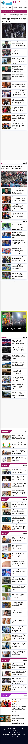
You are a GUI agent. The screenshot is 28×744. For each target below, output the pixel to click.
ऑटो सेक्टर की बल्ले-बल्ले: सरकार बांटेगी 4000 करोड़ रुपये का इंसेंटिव (18, 379)
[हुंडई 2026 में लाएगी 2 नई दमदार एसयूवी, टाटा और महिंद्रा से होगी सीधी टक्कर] (6, 387)
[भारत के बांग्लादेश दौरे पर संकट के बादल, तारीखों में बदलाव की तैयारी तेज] (6, 267)
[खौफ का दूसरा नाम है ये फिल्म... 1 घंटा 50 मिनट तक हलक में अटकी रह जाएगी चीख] (6, 673)
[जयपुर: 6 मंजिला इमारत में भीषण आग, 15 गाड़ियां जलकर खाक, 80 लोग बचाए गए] (6, 77)
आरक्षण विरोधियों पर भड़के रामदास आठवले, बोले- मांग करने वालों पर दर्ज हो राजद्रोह (18, 43)
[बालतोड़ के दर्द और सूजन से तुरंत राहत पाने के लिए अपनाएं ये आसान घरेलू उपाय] (6, 564)
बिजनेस (20, 8)
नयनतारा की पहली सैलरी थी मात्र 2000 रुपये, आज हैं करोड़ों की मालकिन (19, 504)
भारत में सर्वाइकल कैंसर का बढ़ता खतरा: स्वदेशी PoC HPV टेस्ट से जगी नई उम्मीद (18, 595)
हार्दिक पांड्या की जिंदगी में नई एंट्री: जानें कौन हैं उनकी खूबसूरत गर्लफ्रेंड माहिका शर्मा (18, 665)
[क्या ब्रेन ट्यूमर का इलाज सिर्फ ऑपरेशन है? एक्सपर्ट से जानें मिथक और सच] (6, 605)
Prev (3, 327)
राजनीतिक (4, 465)
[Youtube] (20, 2)
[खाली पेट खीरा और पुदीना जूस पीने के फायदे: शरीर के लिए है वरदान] (6, 588)
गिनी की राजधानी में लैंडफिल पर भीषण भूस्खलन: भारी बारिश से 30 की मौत (18, 51)
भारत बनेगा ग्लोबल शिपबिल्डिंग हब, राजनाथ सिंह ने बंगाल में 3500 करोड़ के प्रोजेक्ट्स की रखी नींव (18, 93)
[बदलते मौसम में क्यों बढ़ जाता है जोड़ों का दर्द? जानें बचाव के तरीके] (6, 621)
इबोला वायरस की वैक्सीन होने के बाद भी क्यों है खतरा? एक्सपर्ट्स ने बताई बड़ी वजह (18, 636)
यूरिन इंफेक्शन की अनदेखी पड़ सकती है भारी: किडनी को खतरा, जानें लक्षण (18, 653)
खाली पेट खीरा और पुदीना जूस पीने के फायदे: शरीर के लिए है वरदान (18, 587)
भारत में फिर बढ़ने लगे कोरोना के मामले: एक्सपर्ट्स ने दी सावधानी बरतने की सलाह (18, 555)
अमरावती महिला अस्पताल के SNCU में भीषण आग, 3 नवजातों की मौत (14, 20)
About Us (10, 732)
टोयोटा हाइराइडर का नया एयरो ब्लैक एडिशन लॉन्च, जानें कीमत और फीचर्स (18, 356)
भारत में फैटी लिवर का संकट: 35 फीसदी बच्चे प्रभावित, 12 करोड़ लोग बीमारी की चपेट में (18, 451)
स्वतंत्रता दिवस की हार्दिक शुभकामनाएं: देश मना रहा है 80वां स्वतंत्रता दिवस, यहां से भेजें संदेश (19, 445)
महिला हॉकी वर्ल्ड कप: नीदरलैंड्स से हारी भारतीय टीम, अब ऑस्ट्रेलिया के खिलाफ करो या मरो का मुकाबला (17, 251)
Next (25, 327)
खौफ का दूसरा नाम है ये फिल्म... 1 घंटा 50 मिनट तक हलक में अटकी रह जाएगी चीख (19, 672)
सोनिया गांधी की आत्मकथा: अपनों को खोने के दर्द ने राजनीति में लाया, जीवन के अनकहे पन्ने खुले (19, 493)
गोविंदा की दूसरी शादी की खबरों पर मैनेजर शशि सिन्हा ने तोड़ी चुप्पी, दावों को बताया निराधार (18, 511)
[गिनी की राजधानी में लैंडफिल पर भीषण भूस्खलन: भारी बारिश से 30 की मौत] (6, 52)
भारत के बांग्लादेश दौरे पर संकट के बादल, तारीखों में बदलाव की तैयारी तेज (17, 266)
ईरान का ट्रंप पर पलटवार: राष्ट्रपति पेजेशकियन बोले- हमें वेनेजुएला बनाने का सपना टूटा (18, 84)
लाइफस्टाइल (5, 432)
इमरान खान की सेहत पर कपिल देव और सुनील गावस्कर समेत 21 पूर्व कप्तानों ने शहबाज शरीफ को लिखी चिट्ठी (18, 69)
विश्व (10, 8)
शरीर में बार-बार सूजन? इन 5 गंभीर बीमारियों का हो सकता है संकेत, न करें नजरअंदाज (18, 579)
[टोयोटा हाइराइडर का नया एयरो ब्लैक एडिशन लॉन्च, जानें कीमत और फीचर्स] (6, 357)
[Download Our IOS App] (16, 1)
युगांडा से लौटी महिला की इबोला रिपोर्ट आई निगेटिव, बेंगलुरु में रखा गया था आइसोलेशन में (17, 629)
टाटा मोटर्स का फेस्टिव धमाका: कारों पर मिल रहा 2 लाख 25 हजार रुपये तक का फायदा (18, 364)
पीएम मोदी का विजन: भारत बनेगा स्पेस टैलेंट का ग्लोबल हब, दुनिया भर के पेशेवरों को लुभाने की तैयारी (18, 101)
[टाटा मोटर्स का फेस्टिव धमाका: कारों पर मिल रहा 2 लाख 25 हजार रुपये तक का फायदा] (6, 365)
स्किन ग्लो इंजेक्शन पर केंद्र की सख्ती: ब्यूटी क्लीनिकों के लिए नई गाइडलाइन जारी (18, 644)
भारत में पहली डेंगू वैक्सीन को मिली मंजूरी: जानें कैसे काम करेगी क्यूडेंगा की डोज (19, 459)
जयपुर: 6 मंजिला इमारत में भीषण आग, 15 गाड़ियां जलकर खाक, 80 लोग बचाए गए (18, 76)
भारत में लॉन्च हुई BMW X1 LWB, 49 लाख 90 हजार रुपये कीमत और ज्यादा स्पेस (18, 341)
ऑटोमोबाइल (4, 337)
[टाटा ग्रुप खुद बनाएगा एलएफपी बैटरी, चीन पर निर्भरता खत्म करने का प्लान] (6, 372)
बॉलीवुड (4, 499)
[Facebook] (18, 2)
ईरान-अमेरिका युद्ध (14, 15)
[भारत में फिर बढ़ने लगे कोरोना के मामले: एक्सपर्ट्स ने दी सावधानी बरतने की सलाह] (6, 556)
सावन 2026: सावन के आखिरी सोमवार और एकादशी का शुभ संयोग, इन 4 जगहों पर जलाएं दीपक (18, 118)
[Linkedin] (26, 2)
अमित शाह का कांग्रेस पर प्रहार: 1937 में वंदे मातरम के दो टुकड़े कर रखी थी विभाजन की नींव (19, 485)
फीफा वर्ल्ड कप (23, 15)
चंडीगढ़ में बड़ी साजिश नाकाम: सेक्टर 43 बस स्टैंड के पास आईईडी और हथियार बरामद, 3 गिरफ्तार (18, 61)
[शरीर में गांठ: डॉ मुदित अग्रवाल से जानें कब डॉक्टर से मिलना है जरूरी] (6, 572)
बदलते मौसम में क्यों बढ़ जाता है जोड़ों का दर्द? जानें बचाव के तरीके (18, 620)
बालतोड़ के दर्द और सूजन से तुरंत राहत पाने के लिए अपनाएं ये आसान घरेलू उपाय (18, 563)
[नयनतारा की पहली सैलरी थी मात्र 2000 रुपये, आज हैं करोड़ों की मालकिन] (6, 505)
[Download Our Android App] (13, 1)
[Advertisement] (14, 146)
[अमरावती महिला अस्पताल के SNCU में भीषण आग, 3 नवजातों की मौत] (14, 30)
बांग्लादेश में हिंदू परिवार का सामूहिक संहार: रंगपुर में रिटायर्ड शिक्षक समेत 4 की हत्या (17, 109)
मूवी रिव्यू (5, 695)
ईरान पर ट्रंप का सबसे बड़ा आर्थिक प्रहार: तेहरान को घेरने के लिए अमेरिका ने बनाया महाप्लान (18, 126)
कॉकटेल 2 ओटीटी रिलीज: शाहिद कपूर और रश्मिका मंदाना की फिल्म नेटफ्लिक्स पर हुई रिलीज (18, 527)
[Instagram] (24, 2)
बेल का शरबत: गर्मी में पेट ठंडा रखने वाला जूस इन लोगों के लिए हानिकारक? (19, 687)
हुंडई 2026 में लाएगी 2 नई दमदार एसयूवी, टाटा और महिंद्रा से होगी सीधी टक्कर (18, 386)
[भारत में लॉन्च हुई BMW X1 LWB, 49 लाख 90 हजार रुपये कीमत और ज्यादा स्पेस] (6, 342)
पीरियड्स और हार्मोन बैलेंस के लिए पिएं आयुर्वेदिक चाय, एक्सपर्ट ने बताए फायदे (18, 612)
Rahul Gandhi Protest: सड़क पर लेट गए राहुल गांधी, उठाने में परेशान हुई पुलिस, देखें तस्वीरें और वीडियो (18, 681)
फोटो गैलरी (4, 660)
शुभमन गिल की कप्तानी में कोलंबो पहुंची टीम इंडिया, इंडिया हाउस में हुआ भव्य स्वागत (18, 258)
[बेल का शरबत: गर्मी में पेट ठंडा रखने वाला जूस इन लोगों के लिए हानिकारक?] (6, 688)
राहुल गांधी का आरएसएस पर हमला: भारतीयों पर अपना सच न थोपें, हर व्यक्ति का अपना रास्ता (19, 478)
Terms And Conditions (9, 735)
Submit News (16, 737)
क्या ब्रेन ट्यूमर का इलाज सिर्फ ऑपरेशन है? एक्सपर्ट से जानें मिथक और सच (18, 604)
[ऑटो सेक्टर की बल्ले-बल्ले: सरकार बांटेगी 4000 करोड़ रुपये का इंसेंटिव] (6, 379)
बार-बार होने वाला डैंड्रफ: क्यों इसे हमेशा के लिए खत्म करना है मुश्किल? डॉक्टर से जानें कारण (18, 437)
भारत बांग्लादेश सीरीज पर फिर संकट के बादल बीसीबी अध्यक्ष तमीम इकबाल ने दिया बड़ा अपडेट (18, 275)
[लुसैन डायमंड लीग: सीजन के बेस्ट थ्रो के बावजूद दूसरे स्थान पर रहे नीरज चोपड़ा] (6, 243)
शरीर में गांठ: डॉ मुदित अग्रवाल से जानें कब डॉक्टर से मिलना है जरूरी (18, 571)
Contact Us (17, 732)
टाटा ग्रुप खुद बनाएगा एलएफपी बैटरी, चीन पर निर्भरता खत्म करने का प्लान (18, 371)
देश (6, 8)
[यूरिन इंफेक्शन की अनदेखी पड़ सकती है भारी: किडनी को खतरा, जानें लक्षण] (6, 654)
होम (3, 8)
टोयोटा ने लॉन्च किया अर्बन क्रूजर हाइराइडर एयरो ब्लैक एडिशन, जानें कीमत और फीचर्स (18, 349)
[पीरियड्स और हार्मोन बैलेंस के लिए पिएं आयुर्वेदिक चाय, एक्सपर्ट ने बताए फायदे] (6, 613)
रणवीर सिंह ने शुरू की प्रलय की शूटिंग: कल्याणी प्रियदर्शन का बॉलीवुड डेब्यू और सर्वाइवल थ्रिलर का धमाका (19, 519)
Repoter (8, 737)
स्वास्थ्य (4, 533)
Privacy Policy (21, 735)
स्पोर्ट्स (15, 8)
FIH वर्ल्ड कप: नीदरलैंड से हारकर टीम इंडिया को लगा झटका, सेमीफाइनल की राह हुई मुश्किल (18, 235)
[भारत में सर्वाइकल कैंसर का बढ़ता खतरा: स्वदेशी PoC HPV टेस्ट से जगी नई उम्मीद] (6, 596)
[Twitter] (22, 2)
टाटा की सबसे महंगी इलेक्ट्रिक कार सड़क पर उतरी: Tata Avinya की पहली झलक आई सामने (18, 394)
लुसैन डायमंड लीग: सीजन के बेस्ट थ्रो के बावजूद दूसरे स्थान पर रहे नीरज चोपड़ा (18, 242)
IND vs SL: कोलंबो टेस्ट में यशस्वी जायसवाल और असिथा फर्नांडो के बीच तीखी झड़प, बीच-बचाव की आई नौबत (18, 226)
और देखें (25, 163)
